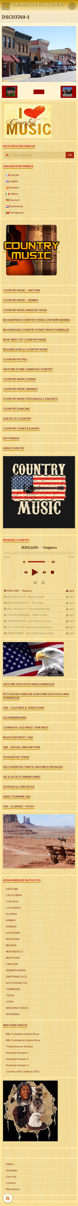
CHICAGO (12, 901)
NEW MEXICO (14, 951)
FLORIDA (11, 914)
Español (14, 187)
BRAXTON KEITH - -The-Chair (25, 602)
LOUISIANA (13, 932)
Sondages (12, 1170)
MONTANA (13, 939)
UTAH (9, 1001)
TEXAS (10, 995)
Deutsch (14, 200)
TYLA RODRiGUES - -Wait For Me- (27, 614)
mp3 (71, 590)
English (13, 181)
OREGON (12, 964)
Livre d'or (11, 1176)
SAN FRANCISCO (16, 976)
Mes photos (13, 1189)
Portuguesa (16, 212)
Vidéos (10, 1164)
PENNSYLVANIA (16, 970)
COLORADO (13, 907)
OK (70, 155)
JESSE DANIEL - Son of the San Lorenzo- (31, 633)
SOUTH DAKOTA (16, 982)
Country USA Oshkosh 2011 (23, 1071)
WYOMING (13, 1014)
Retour (39, 91)
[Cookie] (7, 1198)
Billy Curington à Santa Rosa (22, 1033)
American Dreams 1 (17, 1052)
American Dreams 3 (17, 1065)
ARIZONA (12, 888)
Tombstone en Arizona (19, 1046)
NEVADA (11, 945)
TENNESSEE (13, 989)
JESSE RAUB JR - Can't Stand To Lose (29, 621)
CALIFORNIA (14, 895)
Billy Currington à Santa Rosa (23, 1040)
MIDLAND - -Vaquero (19, 590)
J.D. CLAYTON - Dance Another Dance (30, 627)
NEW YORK (13, 957)
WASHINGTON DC (17, 1007)
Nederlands (16, 206)
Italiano (13, 193)
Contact (11, 1182)
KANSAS (11, 926)
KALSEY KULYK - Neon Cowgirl (25, 596)
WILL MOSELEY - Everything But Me (28, 608)
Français (14, 174)
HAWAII (11, 920)
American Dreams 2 (17, 1058)
